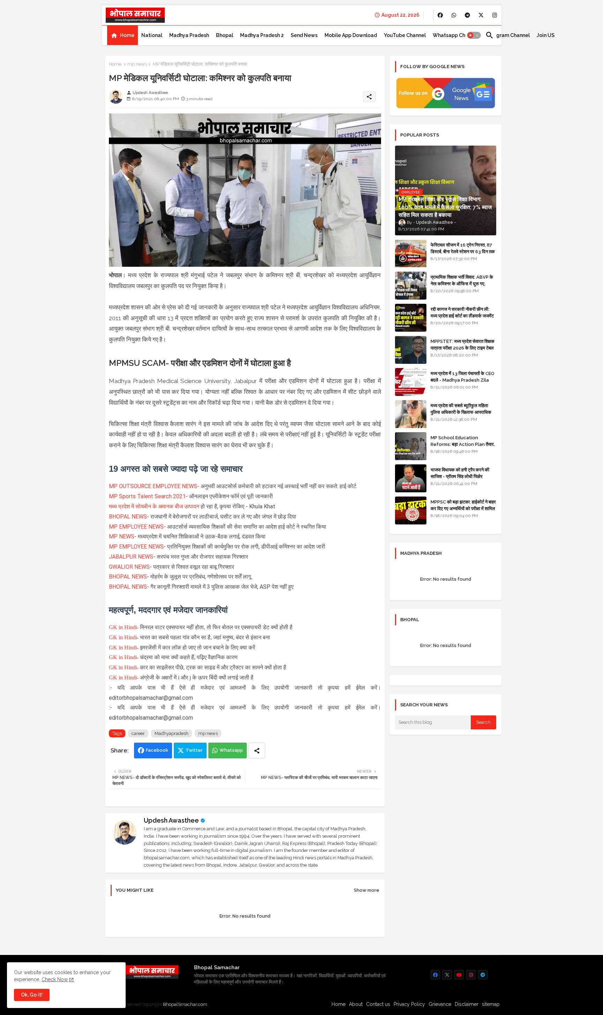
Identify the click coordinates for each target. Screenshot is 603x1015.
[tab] (122, 35)
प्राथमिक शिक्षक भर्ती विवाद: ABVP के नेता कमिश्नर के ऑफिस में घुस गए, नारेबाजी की (462, 283)
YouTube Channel (405, 35)
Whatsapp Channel (455, 35)
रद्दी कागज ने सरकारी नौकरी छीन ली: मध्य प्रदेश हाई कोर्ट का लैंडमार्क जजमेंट (462, 312)
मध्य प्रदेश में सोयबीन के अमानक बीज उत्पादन (155, 506)
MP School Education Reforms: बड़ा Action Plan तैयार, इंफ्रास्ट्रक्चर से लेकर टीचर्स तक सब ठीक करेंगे (463, 447)
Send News (304, 35)
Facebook (157, 750)
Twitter (194, 750)
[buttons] (440, 15)
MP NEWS (121, 536)
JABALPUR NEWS (131, 556)
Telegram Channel (507, 35)
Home (127, 35)
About (356, 1004)
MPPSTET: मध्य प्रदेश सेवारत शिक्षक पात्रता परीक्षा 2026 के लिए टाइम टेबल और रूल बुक (462, 347)
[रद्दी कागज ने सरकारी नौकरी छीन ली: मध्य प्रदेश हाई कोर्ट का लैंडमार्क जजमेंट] (410, 318)
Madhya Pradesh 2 (262, 35)
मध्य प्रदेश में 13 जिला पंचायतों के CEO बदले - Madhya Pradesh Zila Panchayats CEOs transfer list (462, 383)
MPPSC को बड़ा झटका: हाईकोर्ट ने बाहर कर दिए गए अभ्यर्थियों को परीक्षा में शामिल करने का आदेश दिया (463, 508)
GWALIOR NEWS (129, 567)
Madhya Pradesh (189, 35)
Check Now (55, 979)
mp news (137, 64)
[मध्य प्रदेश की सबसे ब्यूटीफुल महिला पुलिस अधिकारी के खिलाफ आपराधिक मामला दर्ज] (410, 414)
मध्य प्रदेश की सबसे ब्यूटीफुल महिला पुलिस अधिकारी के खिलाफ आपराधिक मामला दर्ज (461, 412)
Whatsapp (231, 750)
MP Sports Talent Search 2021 (147, 496)
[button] (474, 35)
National (151, 35)
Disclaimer (466, 1004)
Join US (545, 35)
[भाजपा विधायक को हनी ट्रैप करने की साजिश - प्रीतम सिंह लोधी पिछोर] (410, 478)
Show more (366, 890)
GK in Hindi (123, 627)
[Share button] (256, 750)
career (138, 733)
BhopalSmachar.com (185, 1004)
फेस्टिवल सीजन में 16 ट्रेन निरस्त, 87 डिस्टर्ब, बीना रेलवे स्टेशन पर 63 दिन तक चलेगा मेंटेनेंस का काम (463, 251)
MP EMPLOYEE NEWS (136, 526)
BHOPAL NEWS (128, 516)
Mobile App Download (351, 35)
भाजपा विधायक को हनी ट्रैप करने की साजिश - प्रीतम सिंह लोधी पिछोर (460, 473)
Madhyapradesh (171, 733)
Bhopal (224, 35)
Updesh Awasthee (171, 820)
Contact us (378, 1004)
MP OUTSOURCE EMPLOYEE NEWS (153, 486)
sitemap (491, 1004)
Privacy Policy (409, 1004)
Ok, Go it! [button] (32, 995)
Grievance (440, 1004)
